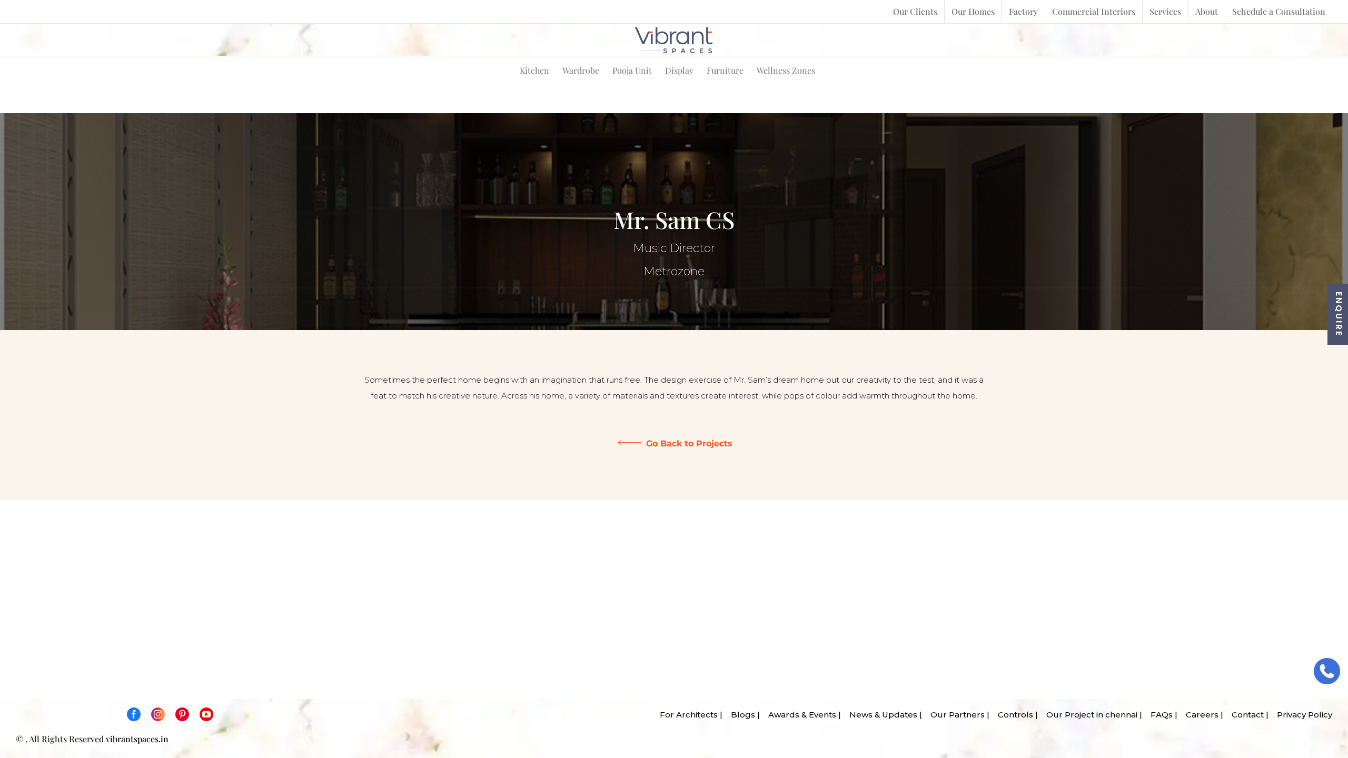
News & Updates (880, 715)
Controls (1012, 715)
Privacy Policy (1301, 715)
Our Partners (954, 715)
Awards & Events (799, 715)
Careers (1199, 715)
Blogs (740, 715)
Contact (1244, 715)
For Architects (685, 715)
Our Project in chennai (1088, 715)
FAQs (1158, 715)
